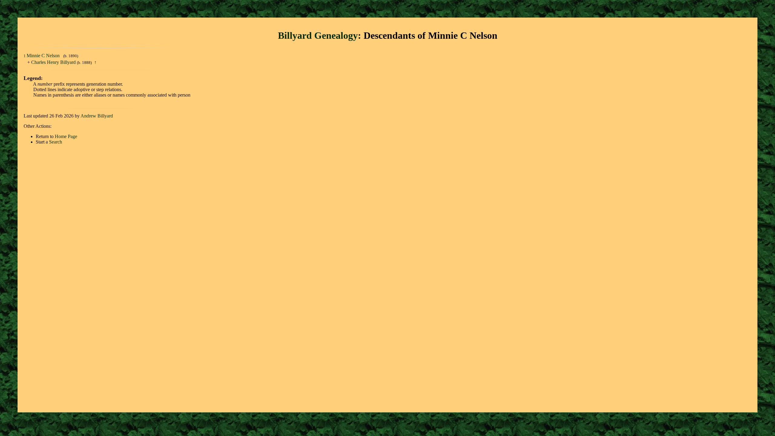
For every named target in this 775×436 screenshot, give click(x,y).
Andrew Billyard (97, 115)
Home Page (66, 136)
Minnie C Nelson (44, 55)
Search (55, 141)
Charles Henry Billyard (53, 62)
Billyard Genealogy (318, 35)
